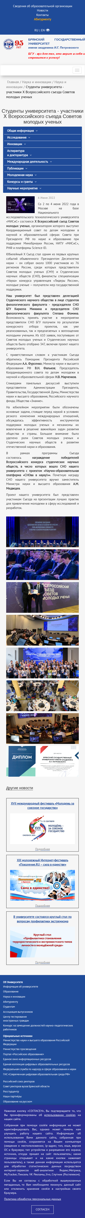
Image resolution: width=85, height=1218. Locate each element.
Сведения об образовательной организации (42, 6)
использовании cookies (60, 1115)
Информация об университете (20, 986)
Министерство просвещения (19, 1049)
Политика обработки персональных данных (32, 1199)
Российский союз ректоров (18, 1081)
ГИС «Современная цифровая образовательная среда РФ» (36, 1074)
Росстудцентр (11, 1091)
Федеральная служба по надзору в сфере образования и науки (39, 1069)
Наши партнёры (12, 1096)
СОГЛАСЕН (42, 1209)
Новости (42, 10)
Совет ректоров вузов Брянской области (26, 1086)
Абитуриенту (10, 1001)
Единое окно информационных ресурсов (27, 1059)
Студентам (9, 1006)
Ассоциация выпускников (18, 1012)
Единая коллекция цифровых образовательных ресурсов (36, 1064)
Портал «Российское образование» (23, 1054)
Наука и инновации (14, 996)
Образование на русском (17, 1101)
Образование (11, 991)
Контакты (42, 15)
